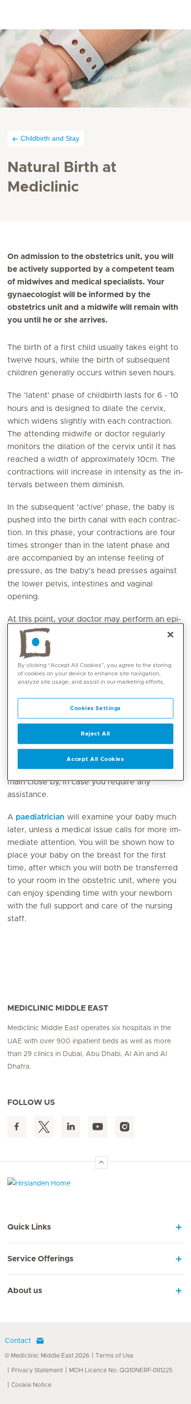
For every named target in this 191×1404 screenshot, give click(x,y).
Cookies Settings (95, 708)
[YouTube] (97, 1127)
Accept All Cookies (95, 758)
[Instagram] (124, 1127)
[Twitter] (43, 1127)
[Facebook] (16, 1127)
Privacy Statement (37, 1370)
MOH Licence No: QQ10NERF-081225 (120, 1370)
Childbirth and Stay (50, 138)
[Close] (170, 634)
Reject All (95, 733)
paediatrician (40, 817)
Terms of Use (114, 1356)
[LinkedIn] (70, 1127)
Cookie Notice (31, 1385)
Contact (18, 1341)
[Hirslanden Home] (95, 1185)
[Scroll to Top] (101, 1162)
